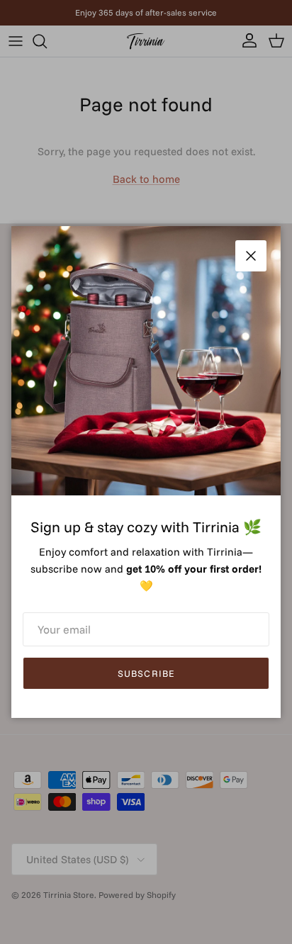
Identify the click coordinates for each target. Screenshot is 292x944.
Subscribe (146, 673)
